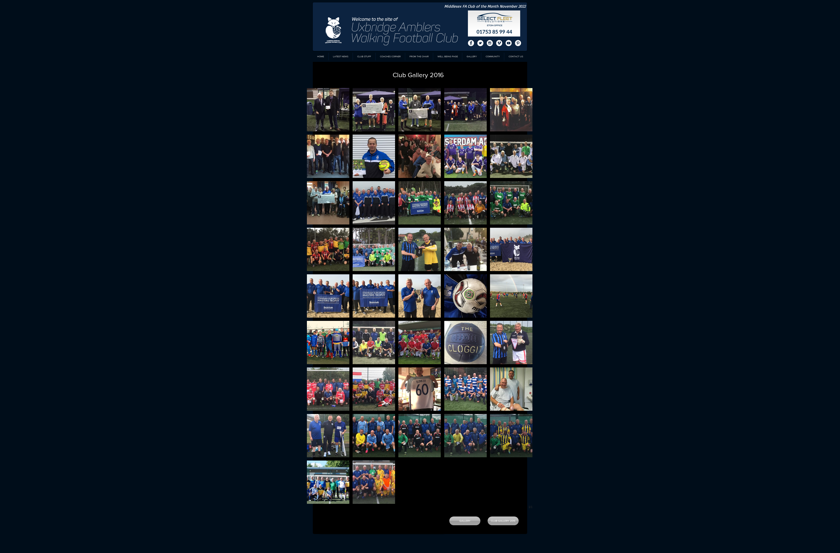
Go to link (360, 266)
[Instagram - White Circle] (490, 43)
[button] (328, 109)
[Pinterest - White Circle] (518, 43)
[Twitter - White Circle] (480, 43)
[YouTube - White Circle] (509, 43)
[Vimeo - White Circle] (499, 43)
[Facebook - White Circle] (471, 43)
